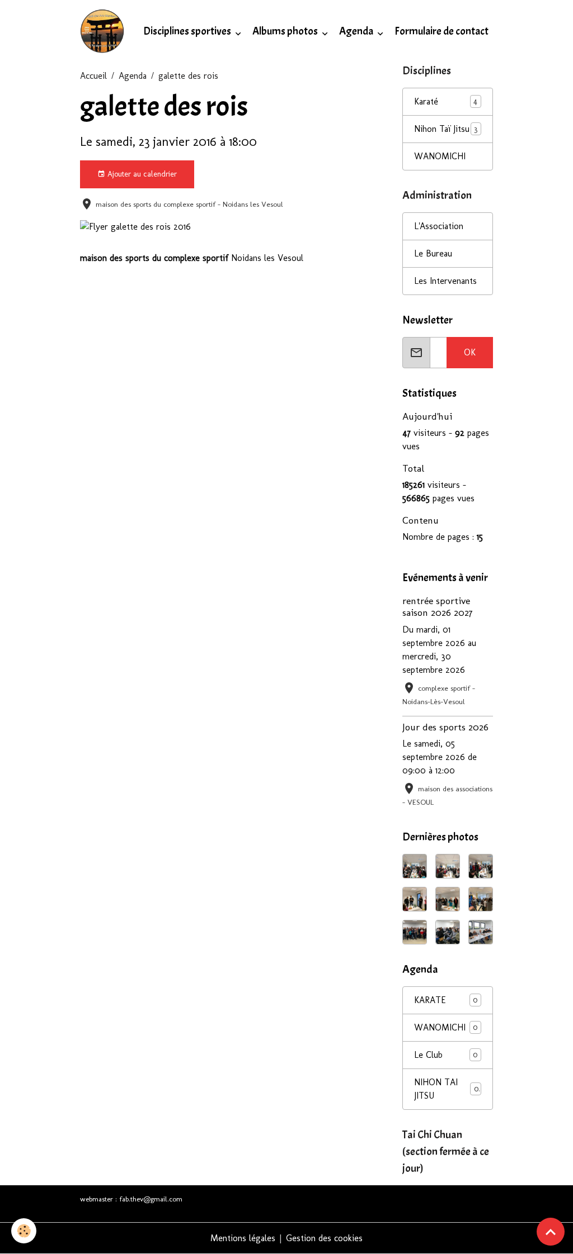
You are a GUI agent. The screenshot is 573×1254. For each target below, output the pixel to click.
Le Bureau (433, 253)
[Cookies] (23, 1230)
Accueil (93, 75)
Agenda (357, 31)
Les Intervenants (445, 281)
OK (470, 352)
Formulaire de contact (441, 31)
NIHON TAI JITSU (446, 1089)
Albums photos (286, 31)
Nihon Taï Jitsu (441, 129)
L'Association (438, 226)
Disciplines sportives (188, 31)
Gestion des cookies (324, 1238)
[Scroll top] (551, 1232)
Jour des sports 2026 (445, 727)
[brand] (104, 31)
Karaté (426, 101)
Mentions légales (242, 1238)
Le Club (445, 1054)
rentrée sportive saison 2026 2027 (437, 606)
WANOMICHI (440, 156)
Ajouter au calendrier (141, 174)
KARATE (445, 1000)
